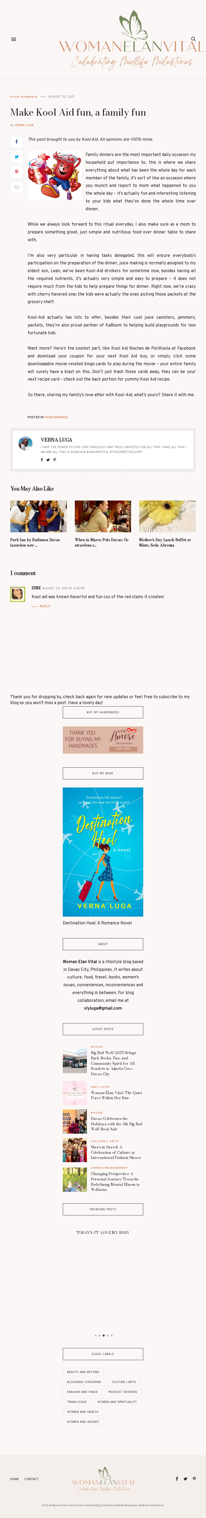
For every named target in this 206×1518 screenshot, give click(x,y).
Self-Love (100, 1086)
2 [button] (99, 1335)
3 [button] (103, 1335)
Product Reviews (122, 1392)
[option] (103, 1230)
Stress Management (109, 1167)
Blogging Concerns (84, 1382)
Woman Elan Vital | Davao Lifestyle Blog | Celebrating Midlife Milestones (95, 1505)
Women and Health (82, 1412)
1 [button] (95, 1335)
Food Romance (24, 96)
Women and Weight (83, 1422)
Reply (45, 606)
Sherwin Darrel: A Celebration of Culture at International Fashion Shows (116, 1152)
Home (14, 1479)
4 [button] (108, 1335)
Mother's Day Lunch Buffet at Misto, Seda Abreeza (164, 542)
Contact (31, 1479)
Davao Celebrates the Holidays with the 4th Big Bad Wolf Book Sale (116, 1124)
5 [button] (112, 1335)
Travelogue (77, 1402)
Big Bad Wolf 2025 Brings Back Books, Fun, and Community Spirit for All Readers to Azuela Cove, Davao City (113, 1063)
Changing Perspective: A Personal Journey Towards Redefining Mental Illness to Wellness (115, 1182)
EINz (36, 588)
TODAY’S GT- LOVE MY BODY (103, 1233)
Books (97, 1046)
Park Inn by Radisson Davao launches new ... (35, 542)
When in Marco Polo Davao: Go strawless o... (101, 542)
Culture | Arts (105, 1141)
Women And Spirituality (117, 1402)
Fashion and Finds (82, 1392)
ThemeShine (156, 1505)
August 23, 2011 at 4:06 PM (63, 588)
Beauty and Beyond (83, 1372)
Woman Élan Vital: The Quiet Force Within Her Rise (116, 1095)
